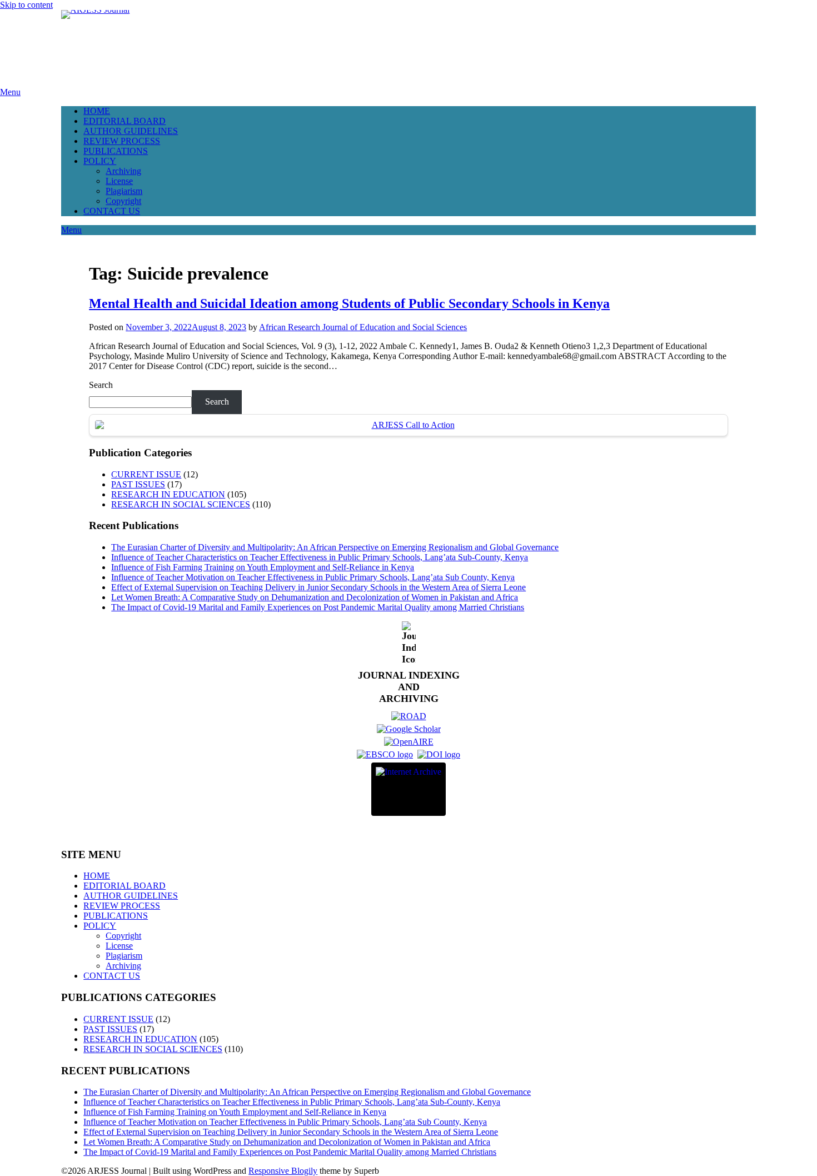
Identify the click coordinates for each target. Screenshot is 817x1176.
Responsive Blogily (282, 1170)
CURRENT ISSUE (146, 474)
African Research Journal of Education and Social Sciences (363, 327)
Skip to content (26, 4)
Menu (10, 92)
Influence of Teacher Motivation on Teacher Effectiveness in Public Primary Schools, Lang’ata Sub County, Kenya (313, 577)
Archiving (123, 171)
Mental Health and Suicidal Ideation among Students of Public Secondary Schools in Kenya (349, 303)
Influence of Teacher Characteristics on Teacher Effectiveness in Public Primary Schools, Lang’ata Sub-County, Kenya (319, 557)
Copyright (123, 201)
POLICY (99, 161)
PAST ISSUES (138, 484)
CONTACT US (111, 211)
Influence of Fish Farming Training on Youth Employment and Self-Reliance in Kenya (262, 567)
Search (101, 385)
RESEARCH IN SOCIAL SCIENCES (180, 504)
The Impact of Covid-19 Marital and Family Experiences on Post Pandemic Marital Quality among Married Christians (317, 607)
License (119, 181)
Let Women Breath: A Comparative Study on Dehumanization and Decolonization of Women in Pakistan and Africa (314, 597)
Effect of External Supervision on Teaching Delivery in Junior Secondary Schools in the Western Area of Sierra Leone (318, 587)
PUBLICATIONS (115, 151)
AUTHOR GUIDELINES (130, 131)
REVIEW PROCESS (121, 141)
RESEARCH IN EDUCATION (168, 494)
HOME (96, 111)
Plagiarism (124, 191)
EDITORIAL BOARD (124, 121)
